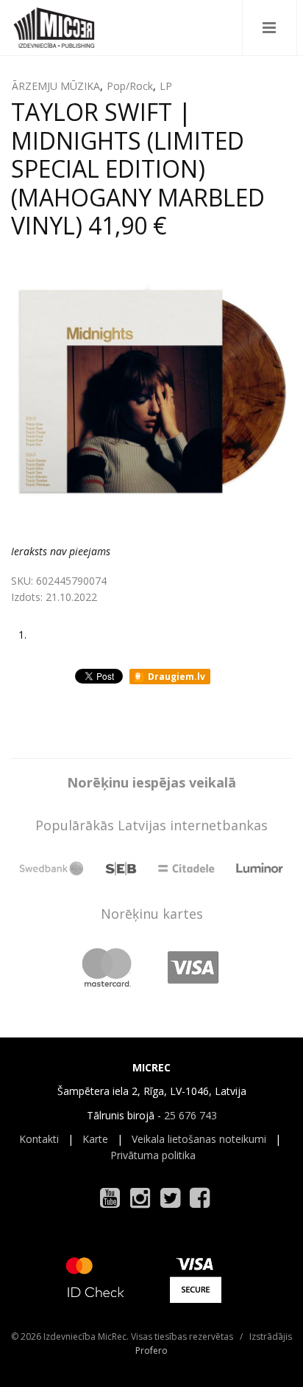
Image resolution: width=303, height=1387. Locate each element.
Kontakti (39, 1139)
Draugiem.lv (175, 676)
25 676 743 (190, 1115)
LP (166, 86)
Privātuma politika (153, 1155)
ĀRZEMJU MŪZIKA (56, 86)
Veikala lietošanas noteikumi (199, 1139)
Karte (95, 1139)
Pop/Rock (130, 86)
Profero (151, 1350)
